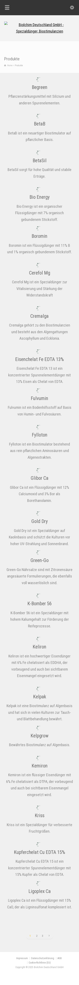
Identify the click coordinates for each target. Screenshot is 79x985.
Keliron (39, 647)
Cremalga (39, 316)
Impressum (22, 958)
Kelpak (39, 697)
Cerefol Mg (39, 273)
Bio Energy (39, 197)
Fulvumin (39, 398)
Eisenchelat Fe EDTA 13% (39, 359)
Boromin (39, 236)
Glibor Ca (39, 478)
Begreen (39, 87)
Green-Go (40, 560)
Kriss (39, 815)
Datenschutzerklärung (42, 958)
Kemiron (40, 766)
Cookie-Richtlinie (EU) (40, 962)
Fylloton (39, 435)
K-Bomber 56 (39, 603)
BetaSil (40, 160)
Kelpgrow (39, 736)
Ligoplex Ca (39, 891)
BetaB (39, 124)
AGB (60, 958)
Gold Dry (39, 521)
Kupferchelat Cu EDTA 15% (39, 852)
